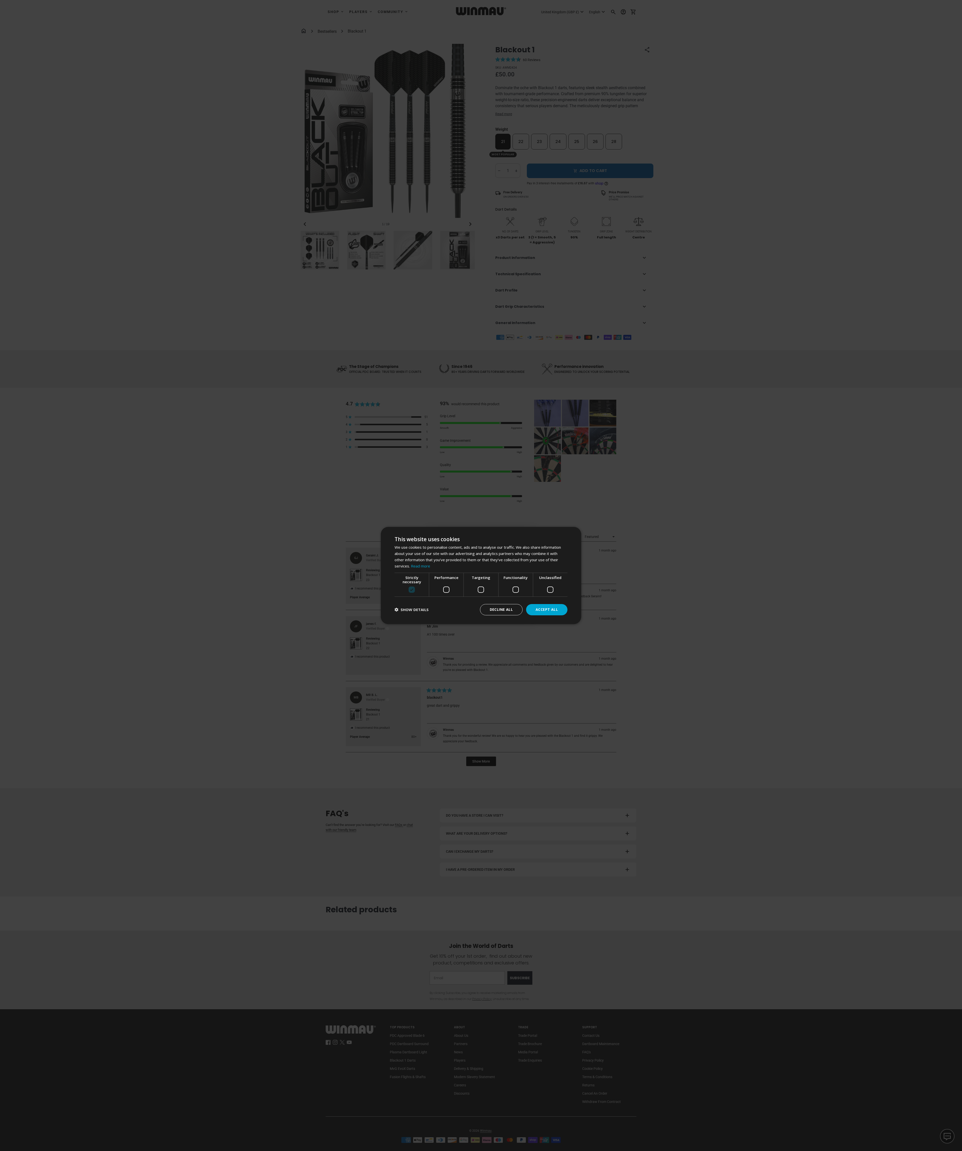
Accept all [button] (547, 609)
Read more (420, 565)
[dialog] (481, 575)
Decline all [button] (501, 609)
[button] (412, 609)
